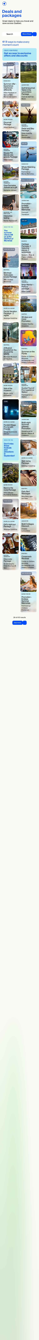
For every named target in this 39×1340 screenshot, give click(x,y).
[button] (29, 34)
